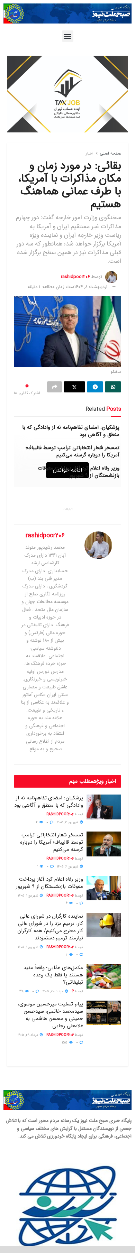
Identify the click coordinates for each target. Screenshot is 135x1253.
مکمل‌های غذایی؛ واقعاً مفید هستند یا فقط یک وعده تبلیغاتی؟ (53, 975)
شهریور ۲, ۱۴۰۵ (68, 866)
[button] (67, 36)
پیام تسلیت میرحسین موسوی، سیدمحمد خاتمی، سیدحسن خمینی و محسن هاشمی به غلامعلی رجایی (50, 1015)
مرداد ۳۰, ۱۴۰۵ (53, 991)
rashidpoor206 (75, 276)
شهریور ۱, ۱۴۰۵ (28, 895)
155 (65, 1042)
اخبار (89, 153)
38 (22, 991)
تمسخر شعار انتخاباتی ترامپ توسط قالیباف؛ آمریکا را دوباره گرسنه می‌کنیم (72, 451)
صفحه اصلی (110, 153)
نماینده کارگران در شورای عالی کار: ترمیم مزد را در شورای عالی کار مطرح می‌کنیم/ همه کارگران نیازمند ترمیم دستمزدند (50, 927)
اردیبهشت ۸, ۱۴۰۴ (90, 286)
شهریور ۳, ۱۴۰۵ (68, 822)
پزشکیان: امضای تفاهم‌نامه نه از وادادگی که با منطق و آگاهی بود (70, 431)
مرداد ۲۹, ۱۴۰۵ (28, 1035)
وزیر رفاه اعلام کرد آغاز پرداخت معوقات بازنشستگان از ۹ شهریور (78, 472)
